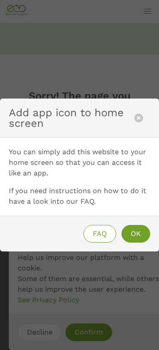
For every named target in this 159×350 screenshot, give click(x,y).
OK (136, 233)
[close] (138, 118)
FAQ (100, 233)
